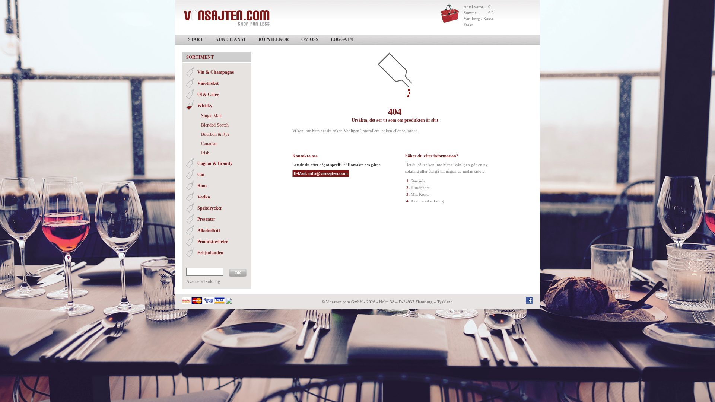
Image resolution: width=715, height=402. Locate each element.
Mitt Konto (420, 194)
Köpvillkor (273, 39)
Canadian (209, 143)
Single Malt (211, 115)
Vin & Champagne (215, 72)
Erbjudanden (210, 252)
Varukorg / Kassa (478, 18)
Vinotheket (208, 83)
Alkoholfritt (208, 230)
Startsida (418, 181)
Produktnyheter (212, 241)
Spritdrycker (209, 208)
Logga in (342, 39)
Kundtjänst (230, 39)
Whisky (204, 105)
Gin (200, 174)
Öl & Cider (208, 94)
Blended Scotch (215, 125)
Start (195, 39)
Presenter (206, 219)
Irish (205, 153)
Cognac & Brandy (214, 163)
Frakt (468, 24)
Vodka (203, 197)
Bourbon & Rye (215, 134)
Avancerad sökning (203, 281)
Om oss (309, 39)
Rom (202, 185)
